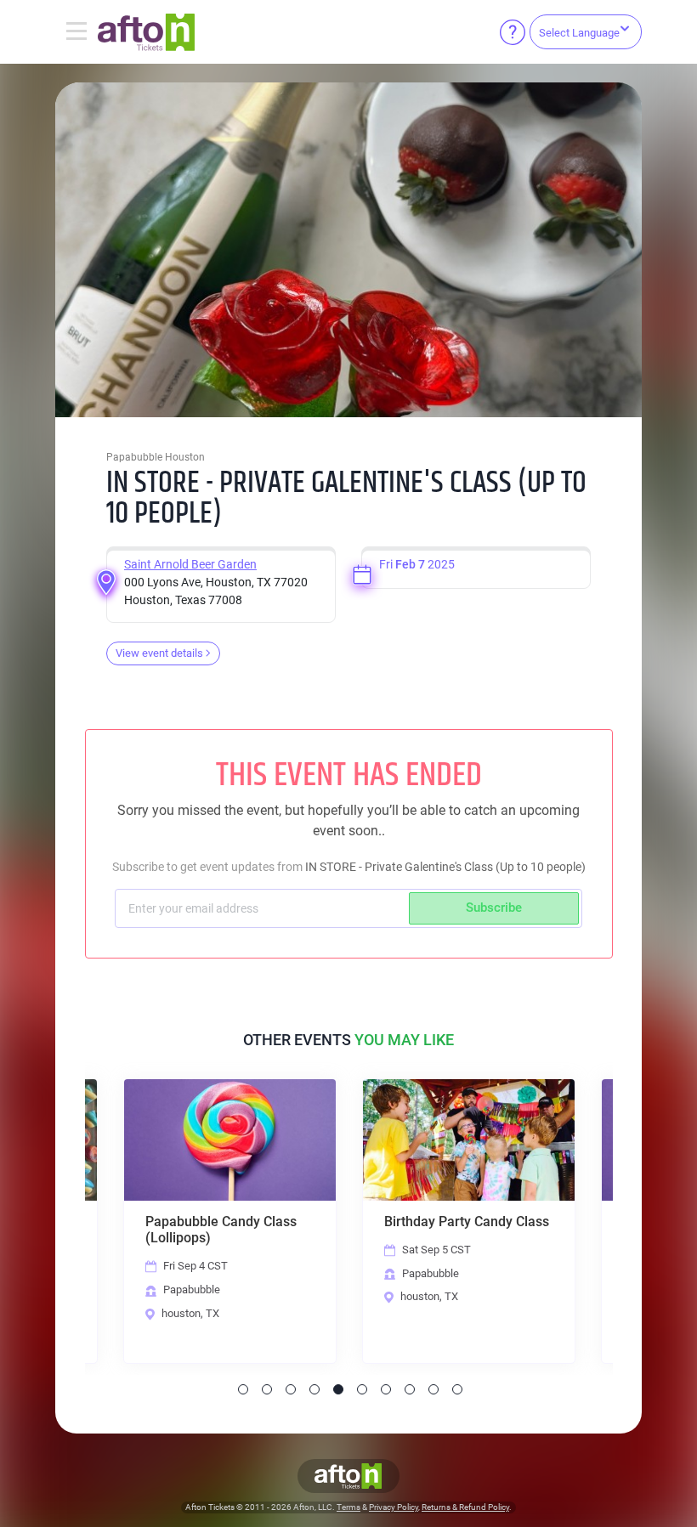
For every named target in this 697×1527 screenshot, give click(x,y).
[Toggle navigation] (76, 32)
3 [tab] (291, 1389)
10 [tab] (457, 1389)
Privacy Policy (393, 1507)
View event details (159, 653)
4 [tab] (314, 1389)
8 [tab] (410, 1389)
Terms (348, 1507)
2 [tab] (267, 1389)
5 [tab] (338, 1389)
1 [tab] (243, 1389)
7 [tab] (386, 1389)
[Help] (512, 32)
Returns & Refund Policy (465, 1507)
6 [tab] (362, 1389)
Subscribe (494, 907)
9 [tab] (433, 1389)
